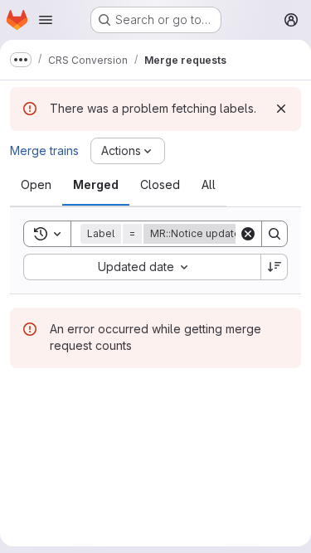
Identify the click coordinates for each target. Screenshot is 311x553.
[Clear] (248, 234)
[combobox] (141, 267)
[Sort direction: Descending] (274, 267)
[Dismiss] (281, 109)
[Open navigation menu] (45, 20)
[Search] (274, 234)
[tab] (36, 185)
